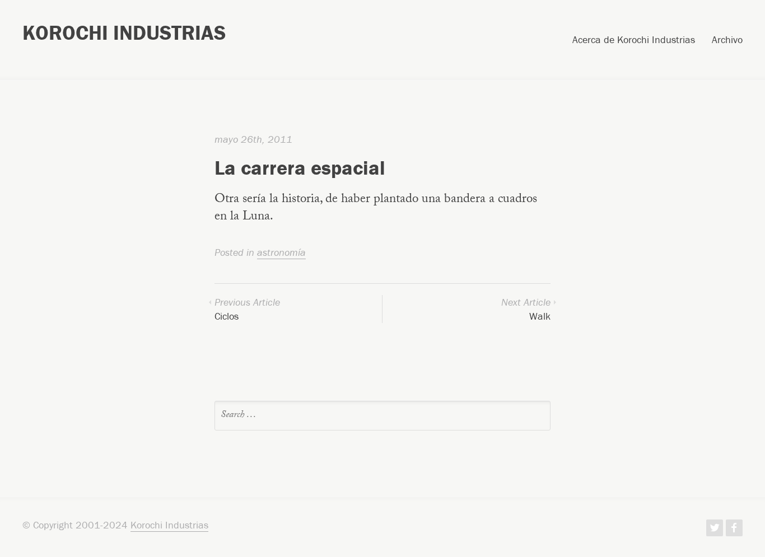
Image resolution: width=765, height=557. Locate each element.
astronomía (281, 252)
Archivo (727, 40)
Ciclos (247, 309)
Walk (526, 309)
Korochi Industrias (124, 32)
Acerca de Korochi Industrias (633, 40)
